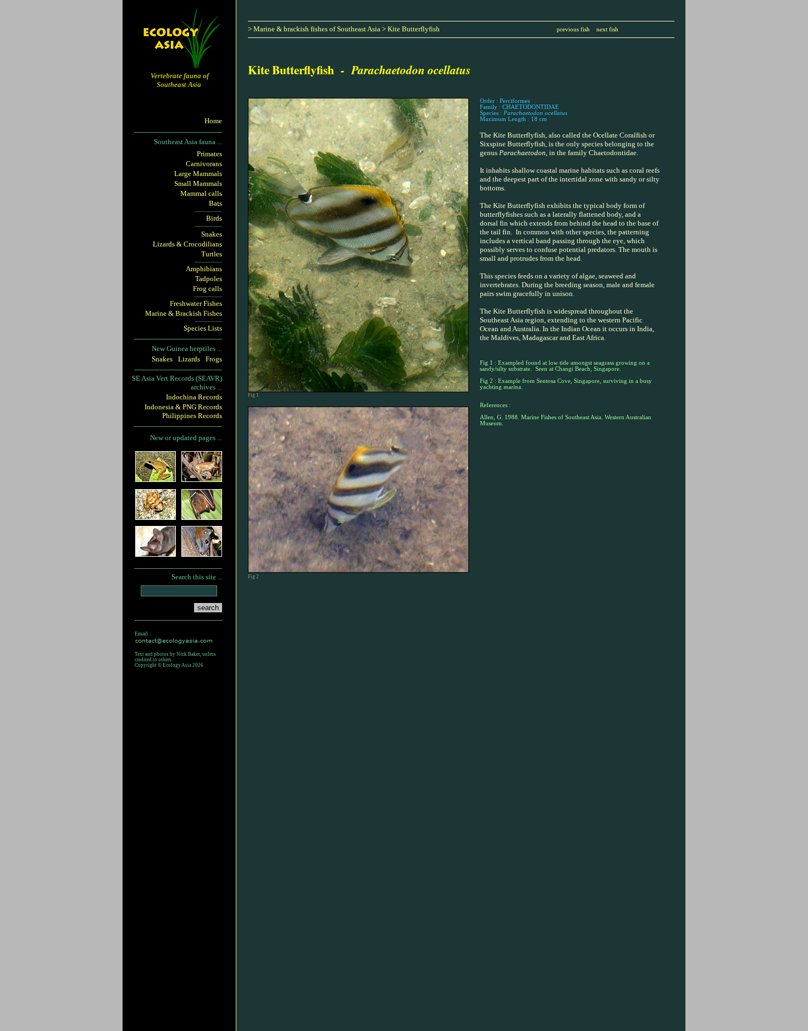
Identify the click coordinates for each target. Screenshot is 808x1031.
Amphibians (204, 269)
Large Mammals (198, 173)
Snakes (211, 234)
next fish (607, 29)
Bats (215, 203)
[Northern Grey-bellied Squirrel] (202, 553)
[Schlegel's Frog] (155, 478)
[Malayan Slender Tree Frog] (202, 478)
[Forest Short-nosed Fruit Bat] (202, 516)
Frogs (214, 359)
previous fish (573, 29)
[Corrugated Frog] (155, 516)
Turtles (211, 254)
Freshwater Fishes (196, 303)
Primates (209, 154)
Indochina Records (194, 397)
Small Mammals (198, 183)
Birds (214, 218)
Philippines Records (192, 416)
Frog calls (207, 288)
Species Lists (203, 328)
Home (213, 121)
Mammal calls (201, 193)
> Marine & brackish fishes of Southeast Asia (315, 29)
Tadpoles (208, 279)
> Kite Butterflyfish (411, 29)
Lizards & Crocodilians (187, 244)
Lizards (189, 359)
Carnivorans (204, 164)
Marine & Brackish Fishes (183, 313)
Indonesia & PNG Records (183, 407)
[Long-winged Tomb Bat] (155, 553)
